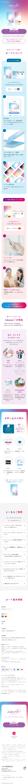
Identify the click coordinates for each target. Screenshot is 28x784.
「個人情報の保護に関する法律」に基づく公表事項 (12, 777)
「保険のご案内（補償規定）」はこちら (8, 639)
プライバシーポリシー (7, 775)
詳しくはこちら (18, 661)
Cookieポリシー (6, 779)
